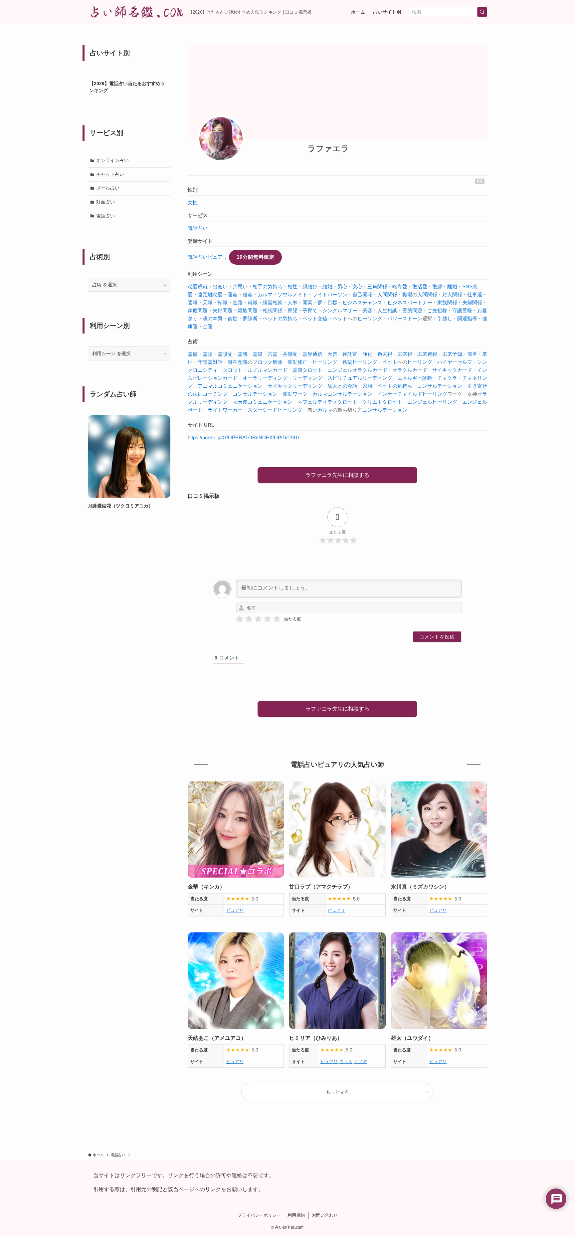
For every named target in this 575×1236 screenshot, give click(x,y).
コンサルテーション (439, 386)
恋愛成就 (198, 286)
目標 (332, 302)
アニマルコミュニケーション (230, 386)
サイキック (280, 386)
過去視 (384, 354)
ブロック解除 (268, 362)
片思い (240, 286)
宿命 (248, 294)
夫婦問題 (223, 310)
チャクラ (447, 378)
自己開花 (362, 294)
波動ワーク (295, 394)
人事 (292, 302)
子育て (309, 310)
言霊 (273, 354)
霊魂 (243, 354)
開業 (307, 302)
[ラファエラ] (221, 138)
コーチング (215, 394)
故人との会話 (342, 386)
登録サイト (200, 241)
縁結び (309, 286)
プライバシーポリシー (259, 1215)
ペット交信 (314, 318)
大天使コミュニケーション (262, 402)
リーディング (273, 378)
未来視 (404, 354)
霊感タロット (307, 370)
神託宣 (349, 354)
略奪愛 (399, 286)
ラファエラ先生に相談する (337, 475)
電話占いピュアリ (208, 257)
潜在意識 (238, 362)
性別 (193, 190)
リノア (360, 1061)
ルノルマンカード (268, 370)
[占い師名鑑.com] (135, 12)
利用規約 (296, 1215)
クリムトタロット (382, 402)
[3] (258, 619)
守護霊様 (462, 310)
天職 (208, 302)
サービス (198, 215)
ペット (339, 318)
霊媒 (258, 354)
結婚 (327, 286)
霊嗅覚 (225, 354)
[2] (249, 619)
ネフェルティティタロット (327, 402)
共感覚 (290, 354)
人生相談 (387, 310)
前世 (233, 318)
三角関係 (377, 286)
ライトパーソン (329, 294)
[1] (239, 619)
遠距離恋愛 (210, 294)
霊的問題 (412, 310)
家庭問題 (198, 310)
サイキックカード (452, 370)
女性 (193, 202)
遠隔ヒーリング (359, 362)
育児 (292, 310)
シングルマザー (339, 310)
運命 (233, 294)
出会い (220, 286)
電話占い (198, 228)
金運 (208, 326)
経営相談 (273, 302)
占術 (193, 341)
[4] (267, 619)
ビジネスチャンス (362, 302)
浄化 (367, 354)
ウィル (345, 1061)
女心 (357, 286)
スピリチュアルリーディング (359, 378)
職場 (407, 294)
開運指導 (467, 318)
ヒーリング (369, 318)
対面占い (105, 202)
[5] (277, 619)
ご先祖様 (437, 310)
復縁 (437, 286)
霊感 (193, 354)
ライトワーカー (225, 410)
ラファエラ (328, 148)
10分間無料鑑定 (256, 257)
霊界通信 (312, 354)
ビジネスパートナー (409, 302)
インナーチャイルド (399, 394)
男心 (342, 286)
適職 (193, 302)
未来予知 (452, 354)
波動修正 (297, 362)
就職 (253, 302)
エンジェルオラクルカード (357, 370)
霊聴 (208, 354)
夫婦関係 (472, 302)
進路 (238, 302)
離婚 (452, 286)
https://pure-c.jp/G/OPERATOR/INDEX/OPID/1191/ (243, 437)
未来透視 (427, 354)
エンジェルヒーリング (432, 402)
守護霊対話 (210, 362)
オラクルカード (409, 370)
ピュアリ (235, 910)
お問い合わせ (325, 1215)
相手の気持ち (268, 286)
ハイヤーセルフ (454, 362)
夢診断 (250, 318)
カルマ (265, 294)
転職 (223, 302)
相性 (292, 286)
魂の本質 (213, 318)
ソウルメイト (292, 294)
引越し (444, 318)
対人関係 (452, 294)
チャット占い (110, 174)
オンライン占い (112, 160)
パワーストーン (404, 318)
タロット (233, 370)
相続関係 (273, 310)
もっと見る (337, 1092)
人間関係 (387, 294)
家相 (367, 386)
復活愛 (419, 286)
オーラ (250, 378)
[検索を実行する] (482, 12)
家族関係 (447, 302)
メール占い (107, 188)
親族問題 (248, 310)
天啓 (332, 354)
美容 (367, 310)
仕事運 (474, 294)
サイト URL (201, 425)
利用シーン (200, 274)
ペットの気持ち (280, 318)
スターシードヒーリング (275, 410)
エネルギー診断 (414, 378)
